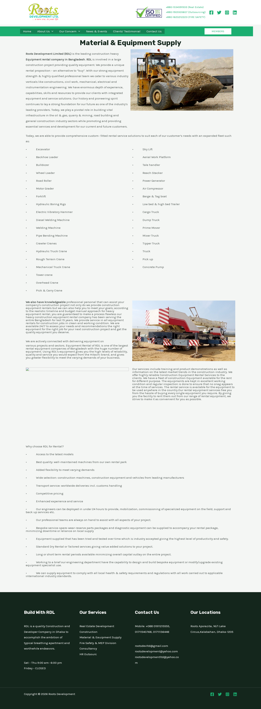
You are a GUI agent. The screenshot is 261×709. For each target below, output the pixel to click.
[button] (51, 31)
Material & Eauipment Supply (100, 637)
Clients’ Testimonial (126, 31)
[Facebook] (211, 12)
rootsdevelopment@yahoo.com (156, 651)
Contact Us (154, 31)
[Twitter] (219, 12)
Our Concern (68, 31)
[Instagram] (227, 12)
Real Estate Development (97, 626)
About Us (43, 31)
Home (27, 31)
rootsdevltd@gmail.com (151, 646)
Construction (88, 632)
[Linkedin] (235, 12)
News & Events (96, 31)
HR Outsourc (88, 654)
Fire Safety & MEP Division (98, 643)
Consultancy (88, 648)
